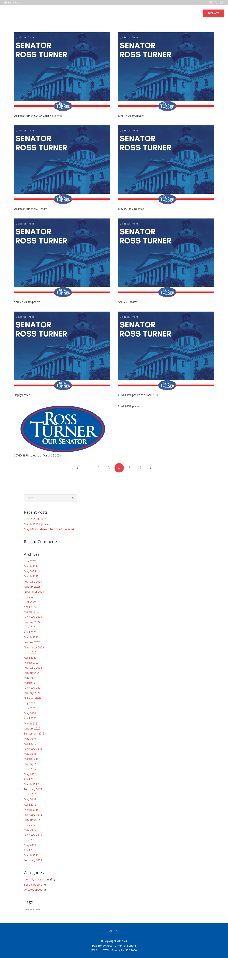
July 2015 (29, 825)
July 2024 (29, 597)
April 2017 (30, 779)
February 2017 (33, 789)
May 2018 (30, 754)
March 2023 (31, 637)
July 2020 (29, 703)
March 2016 (31, 809)
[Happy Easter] (62, 314)
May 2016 (30, 799)
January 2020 (32, 728)
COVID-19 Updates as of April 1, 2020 (139, 395)
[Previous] (77, 467)
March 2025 (31, 576)
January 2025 (32, 586)
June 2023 (30, 627)
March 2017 (31, 784)
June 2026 (30, 561)
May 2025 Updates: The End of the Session (50, 529)
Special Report (33, 884)
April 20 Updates (127, 302)
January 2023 (32, 642)
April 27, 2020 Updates (27, 302)
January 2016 (32, 820)
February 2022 (33, 667)
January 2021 (32, 693)
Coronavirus (29, 909)
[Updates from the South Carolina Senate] (62, 35)
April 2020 (30, 718)
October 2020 (32, 698)
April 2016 (30, 804)
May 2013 (30, 845)
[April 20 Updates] (166, 221)
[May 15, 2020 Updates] (166, 128)
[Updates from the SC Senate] (62, 128)
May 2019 (30, 739)
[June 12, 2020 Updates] (166, 35)
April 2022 (30, 657)
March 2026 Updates (37, 524)
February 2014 (33, 835)
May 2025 (30, 571)
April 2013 (30, 850)
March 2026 (31, 566)
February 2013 (33, 860)
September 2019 (34, 733)
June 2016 (30, 794)
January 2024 (32, 622)
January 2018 (32, 764)
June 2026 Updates (35, 519)
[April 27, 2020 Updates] (62, 221)
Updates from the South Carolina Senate (38, 116)
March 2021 (31, 683)
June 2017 (30, 769)
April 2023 (30, 632)
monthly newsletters (37, 879)
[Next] (150, 467)
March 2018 (31, 759)
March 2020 (31, 723)
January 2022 (32, 673)
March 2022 (31, 662)
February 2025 (33, 581)
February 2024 (33, 617)
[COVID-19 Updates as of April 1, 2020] (166, 314)
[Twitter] (117, 931)
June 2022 (30, 652)
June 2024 (30, 602)
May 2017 (30, 774)
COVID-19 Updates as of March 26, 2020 (37, 455)
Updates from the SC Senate (30, 209)
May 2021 (30, 678)
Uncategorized (33, 889)
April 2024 (30, 607)
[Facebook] (110, 931)
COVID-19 (39, 909)
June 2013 (30, 840)
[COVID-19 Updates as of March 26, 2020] (62, 407)
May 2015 (30, 830)
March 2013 (31, 855)
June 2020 (30, 708)
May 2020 (30, 713)
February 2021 (33, 688)
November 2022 (34, 647)
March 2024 (31, 612)
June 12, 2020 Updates (131, 116)
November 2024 (34, 591)
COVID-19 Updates (129, 406)
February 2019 (33, 749)
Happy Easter (22, 395)
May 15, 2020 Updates (131, 209)
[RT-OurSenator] (9, 13)
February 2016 (33, 815)
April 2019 (30, 744)
